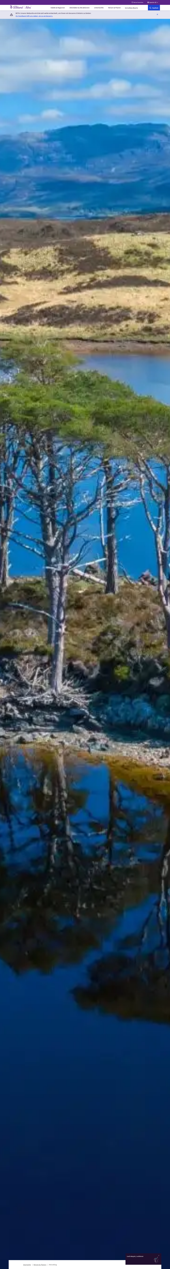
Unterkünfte (99, 7)
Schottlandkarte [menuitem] (131, 8)
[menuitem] (57, 7)
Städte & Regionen (58, 7)
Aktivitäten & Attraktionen (80, 7)
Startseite (27, 1264)
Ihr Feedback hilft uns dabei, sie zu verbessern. (34, 16)
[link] (154, 7)
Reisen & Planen (114, 7)
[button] (157, 14)
